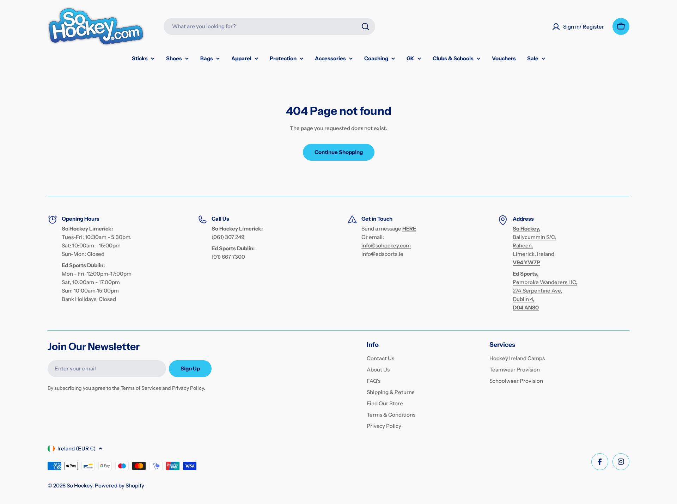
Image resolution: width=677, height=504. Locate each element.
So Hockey (79, 485)
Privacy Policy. (188, 388)
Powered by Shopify (119, 485)
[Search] (365, 26)
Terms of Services (141, 388)
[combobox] (269, 26)
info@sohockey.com (386, 245)
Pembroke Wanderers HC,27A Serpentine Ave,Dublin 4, (545, 290)
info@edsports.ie (382, 254)
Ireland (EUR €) (76, 448)
